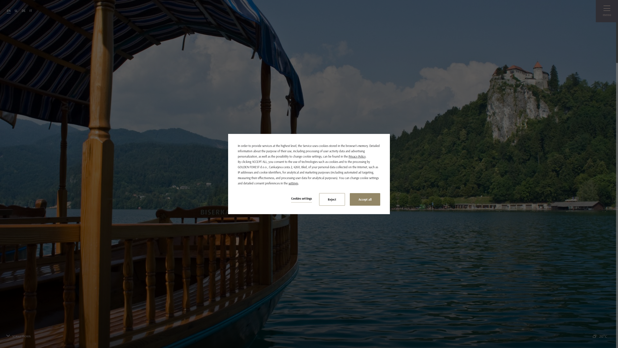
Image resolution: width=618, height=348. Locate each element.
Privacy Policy (357, 156)
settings (293, 183)
